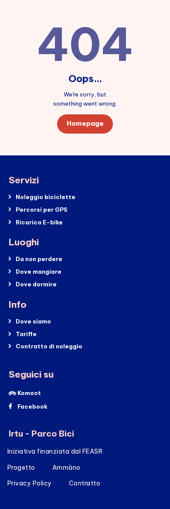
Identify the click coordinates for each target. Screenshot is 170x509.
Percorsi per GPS (42, 209)
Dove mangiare (38, 271)
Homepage (85, 123)
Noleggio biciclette (45, 196)
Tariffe (26, 333)
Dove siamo (33, 321)
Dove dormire (36, 284)
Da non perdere (39, 258)
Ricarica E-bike (39, 222)
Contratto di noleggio (49, 346)
